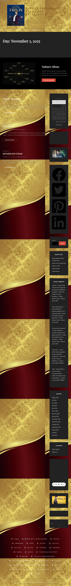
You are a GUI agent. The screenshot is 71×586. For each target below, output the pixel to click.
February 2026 (55, 413)
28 (61, 122)
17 (53, 118)
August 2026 (55, 397)
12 (57, 114)
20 (58, 118)
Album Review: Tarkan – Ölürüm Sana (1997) (58, 299)
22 (62, 118)
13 (58, 114)
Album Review (6, 96)
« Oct (57, 125)
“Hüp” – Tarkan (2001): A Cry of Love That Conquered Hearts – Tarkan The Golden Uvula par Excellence (58, 373)
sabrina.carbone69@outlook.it (18, 102)
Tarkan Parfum (56, 268)
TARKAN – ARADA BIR (11, 99)
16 (64, 114)
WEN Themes (54, 582)
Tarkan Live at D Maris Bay (59, 263)
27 (58, 122)
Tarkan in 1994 (56, 266)
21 (61, 118)
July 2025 (54, 432)
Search (54, 240)
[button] (59, 181)
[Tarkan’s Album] (19, 73)
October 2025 (55, 424)
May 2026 (54, 405)
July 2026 (54, 400)
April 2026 (54, 408)
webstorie (54, 452)
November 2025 (56, 422)
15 (62, 114)
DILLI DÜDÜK (8, 126)
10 (53, 114)
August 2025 (55, 430)
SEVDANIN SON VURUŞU (13, 153)
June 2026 (54, 403)
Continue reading (50, 80)
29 (62, 122)
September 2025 (56, 427)
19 (57, 118)
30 (64, 122)
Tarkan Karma (55, 271)
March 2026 (55, 411)
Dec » (60, 125)
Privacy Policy (41, 582)
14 (61, 114)
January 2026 (55, 416)
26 (57, 122)
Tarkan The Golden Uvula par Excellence (43, 11)
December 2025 (56, 419)
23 (64, 118)
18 (55, 118)
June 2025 (54, 435)
